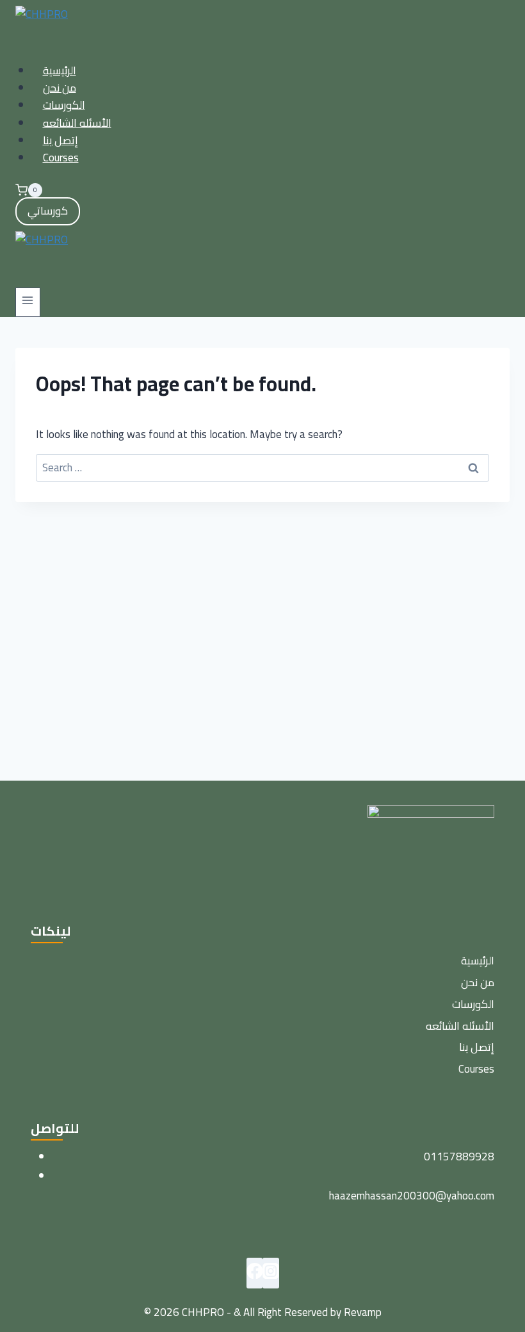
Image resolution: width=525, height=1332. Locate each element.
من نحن (59, 87)
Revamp (363, 1312)
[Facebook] (254, 1273)
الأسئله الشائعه (77, 123)
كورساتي (48, 210)
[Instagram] (270, 1273)
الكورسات (64, 105)
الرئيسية (59, 70)
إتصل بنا (60, 140)
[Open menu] (27, 302)
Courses (61, 157)
